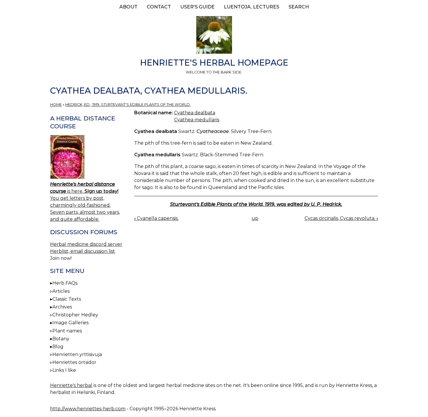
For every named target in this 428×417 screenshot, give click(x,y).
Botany (60, 338)
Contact (159, 7)
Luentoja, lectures (251, 7)
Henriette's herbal (71, 385)
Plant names (67, 331)
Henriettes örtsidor (74, 362)
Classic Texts (66, 299)
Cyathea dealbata (194, 112)
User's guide (197, 7)
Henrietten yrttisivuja (77, 354)
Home (56, 104)
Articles (61, 291)
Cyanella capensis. (156, 218)
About (128, 7)
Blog (57, 346)
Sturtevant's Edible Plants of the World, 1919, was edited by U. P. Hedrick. (256, 204)
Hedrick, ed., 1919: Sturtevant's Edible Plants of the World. (128, 104)
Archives (62, 307)
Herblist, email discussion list (82, 251)
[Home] (214, 36)
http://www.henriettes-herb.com (87, 408)
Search (299, 7)
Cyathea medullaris (196, 119)
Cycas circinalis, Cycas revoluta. (341, 218)
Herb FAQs (64, 283)
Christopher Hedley (75, 315)
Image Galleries (70, 322)
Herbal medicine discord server (86, 244)
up (255, 218)
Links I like (64, 370)
